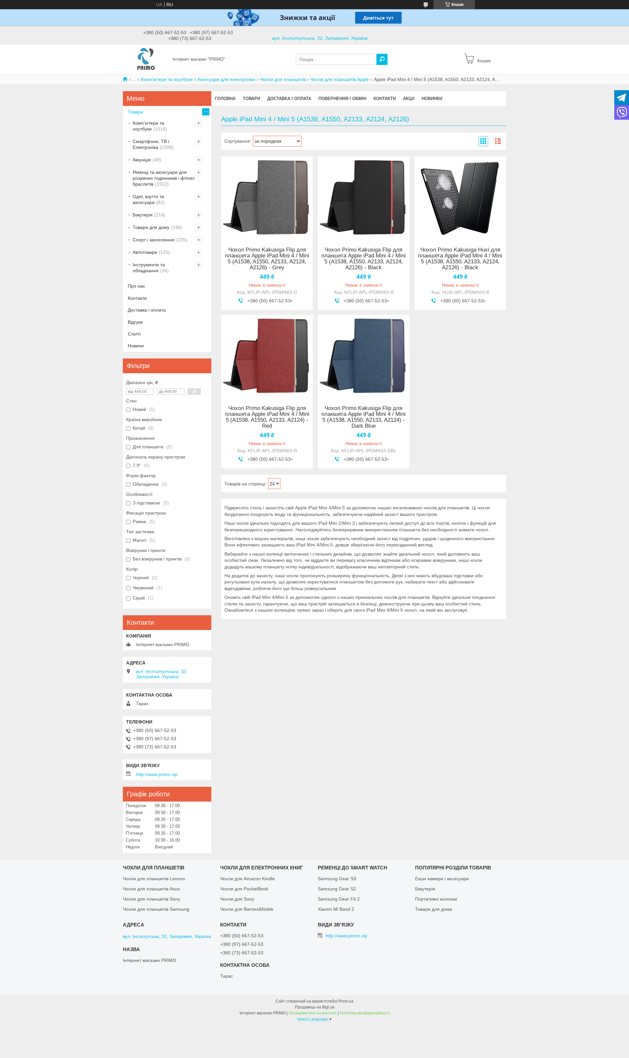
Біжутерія (143, 214)
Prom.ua (345, 1001)
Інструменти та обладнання (149, 267)
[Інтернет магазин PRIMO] (146, 59)
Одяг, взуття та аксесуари (148, 199)
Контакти (384, 98)
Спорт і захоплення (154, 239)
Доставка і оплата (289, 98)
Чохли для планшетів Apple (339, 79)
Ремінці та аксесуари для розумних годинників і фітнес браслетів (164, 178)
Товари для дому (151, 227)
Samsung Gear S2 (337, 888)
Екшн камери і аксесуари (442, 878)
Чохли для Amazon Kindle (247, 878)
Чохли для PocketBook (244, 888)
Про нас (136, 286)
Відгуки (135, 322)
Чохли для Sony (237, 899)
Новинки (432, 98)
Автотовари (145, 252)
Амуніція (142, 159)
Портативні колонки (436, 899)
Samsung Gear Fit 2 (339, 899)
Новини (136, 345)
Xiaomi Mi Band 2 (336, 909)
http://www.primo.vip (157, 774)
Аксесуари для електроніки (226, 79)
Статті (134, 333)
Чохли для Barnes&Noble (247, 909)
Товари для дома (433, 909)
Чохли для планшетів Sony (151, 899)
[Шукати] (382, 59)
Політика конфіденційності (365, 1013)
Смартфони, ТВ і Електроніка (151, 144)
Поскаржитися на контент (313, 1013)
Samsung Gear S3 (337, 878)
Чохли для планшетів (283, 79)
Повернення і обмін (342, 98)
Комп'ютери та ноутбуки (167, 79)
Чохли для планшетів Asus (151, 888)
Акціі (408, 98)
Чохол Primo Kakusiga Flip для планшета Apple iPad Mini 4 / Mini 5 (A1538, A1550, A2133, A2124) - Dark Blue (363, 417)
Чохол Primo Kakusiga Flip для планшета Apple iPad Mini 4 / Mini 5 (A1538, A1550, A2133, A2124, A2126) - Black (363, 259)
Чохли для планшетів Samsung (156, 909)
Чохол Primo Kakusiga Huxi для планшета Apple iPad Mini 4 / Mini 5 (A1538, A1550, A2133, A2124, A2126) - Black (460, 259)
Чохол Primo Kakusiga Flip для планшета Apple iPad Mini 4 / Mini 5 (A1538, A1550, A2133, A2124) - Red (267, 417)
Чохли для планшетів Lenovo (154, 878)
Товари (251, 98)
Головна (225, 98)
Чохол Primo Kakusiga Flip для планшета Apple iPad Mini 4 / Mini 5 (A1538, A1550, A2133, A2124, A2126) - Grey (267, 259)
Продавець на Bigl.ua (314, 1007)
